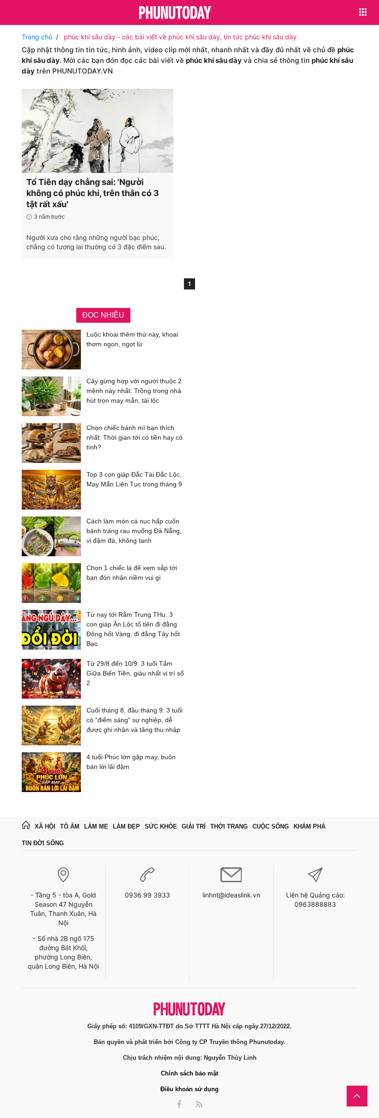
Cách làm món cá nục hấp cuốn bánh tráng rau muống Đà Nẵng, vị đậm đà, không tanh (134, 530)
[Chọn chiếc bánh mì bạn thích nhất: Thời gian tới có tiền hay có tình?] (51, 443)
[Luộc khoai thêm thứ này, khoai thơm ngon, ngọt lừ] (51, 349)
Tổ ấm (69, 826)
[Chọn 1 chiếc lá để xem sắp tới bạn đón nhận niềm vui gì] (51, 583)
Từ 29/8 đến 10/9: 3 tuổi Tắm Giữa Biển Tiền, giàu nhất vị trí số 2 (135, 673)
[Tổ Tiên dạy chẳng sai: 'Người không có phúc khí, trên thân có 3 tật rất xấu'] (97, 131)
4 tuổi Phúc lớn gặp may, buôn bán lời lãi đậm (131, 761)
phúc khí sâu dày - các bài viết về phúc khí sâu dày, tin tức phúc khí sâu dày (180, 37)
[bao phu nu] (175, 13)
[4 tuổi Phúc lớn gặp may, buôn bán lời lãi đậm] (51, 772)
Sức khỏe (161, 826)
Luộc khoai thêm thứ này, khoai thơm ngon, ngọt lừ (132, 339)
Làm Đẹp (126, 826)
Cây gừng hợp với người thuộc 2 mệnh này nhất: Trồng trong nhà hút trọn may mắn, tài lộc (134, 390)
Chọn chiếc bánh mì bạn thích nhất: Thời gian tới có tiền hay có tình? (134, 437)
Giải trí (194, 826)
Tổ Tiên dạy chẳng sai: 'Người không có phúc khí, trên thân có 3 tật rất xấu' (92, 193)
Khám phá (309, 826)
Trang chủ (37, 37)
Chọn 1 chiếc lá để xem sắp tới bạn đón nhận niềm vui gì (131, 572)
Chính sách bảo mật (189, 1073)
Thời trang (229, 826)
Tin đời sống (43, 843)
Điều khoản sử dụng (189, 1089)
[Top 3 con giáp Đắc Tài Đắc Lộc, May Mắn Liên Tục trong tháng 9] (51, 490)
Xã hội (45, 826)
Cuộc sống (270, 826)
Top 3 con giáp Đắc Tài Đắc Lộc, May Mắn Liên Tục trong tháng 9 (134, 479)
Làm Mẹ (96, 826)
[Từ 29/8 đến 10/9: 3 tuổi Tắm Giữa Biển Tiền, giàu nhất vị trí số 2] (51, 679)
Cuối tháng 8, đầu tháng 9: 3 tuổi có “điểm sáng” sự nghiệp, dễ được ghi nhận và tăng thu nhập (134, 719)
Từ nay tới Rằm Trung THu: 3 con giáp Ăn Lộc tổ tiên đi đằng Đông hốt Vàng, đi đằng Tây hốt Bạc (133, 629)
